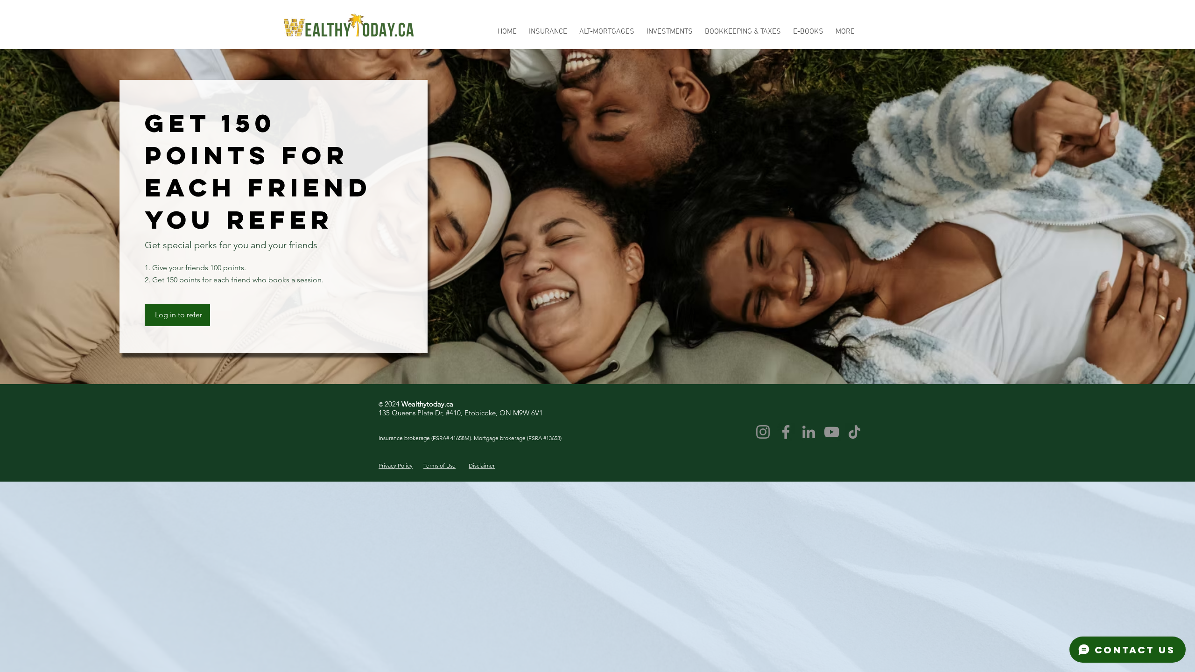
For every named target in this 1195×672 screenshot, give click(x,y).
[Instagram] (763, 432)
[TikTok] (854, 432)
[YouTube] (831, 432)
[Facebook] (786, 432)
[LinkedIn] (809, 432)
